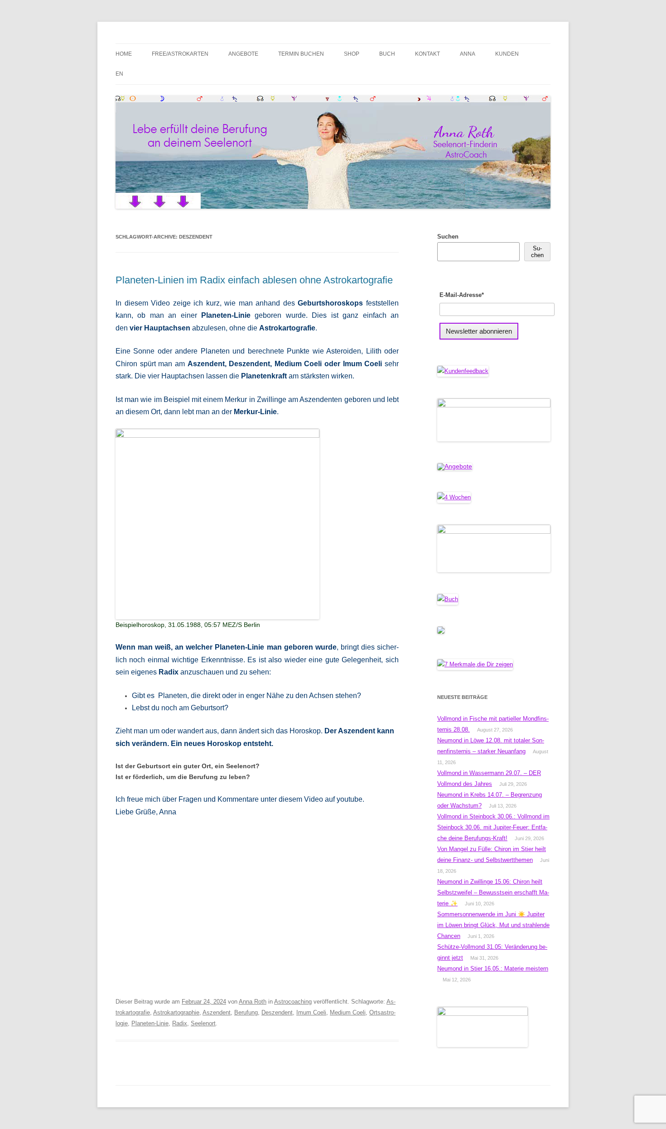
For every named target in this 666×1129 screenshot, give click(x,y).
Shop (351, 54)
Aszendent (217, 1012)
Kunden (507, 54)
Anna (467, 54)
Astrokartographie (176, 1012)
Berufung (246, 1012)
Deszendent (277, 1012)
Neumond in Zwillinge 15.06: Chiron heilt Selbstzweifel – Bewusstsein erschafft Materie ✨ (493, 892)
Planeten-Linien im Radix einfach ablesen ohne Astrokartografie (254, 280)
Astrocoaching (293, 1001)
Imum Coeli (311, 1012)
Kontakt (427, 54)
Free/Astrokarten (180, 54)
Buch (387, 54)
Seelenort (203, 1023)
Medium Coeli (348, 1012)
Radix (179, 1023)
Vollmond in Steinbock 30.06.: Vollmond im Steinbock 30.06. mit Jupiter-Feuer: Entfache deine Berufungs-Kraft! (493, 827)
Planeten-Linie (150, 1023)
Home (124, 54)
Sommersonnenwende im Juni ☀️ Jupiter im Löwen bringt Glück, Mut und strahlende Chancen (493, 925)
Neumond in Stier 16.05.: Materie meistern (492, 968)
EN (119, 74)
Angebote (243, 54)
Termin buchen (301, 54)
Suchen (447, 236)
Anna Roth (252, 1001)
